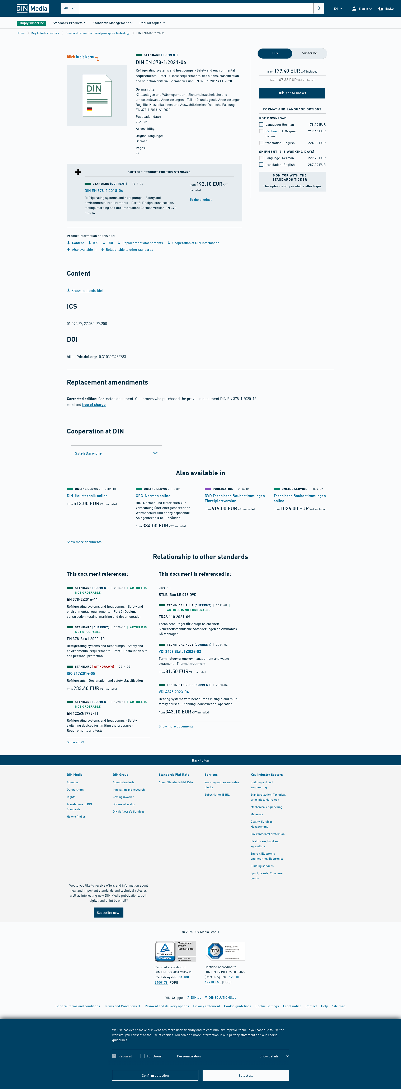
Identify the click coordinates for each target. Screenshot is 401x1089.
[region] (200, 1046)
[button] (362, 8)
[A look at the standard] (97, 90)
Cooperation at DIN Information (195, 243)
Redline (271, 131)
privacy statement (242, 1034)
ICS (95, 243)
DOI (110, 243)
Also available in (83, 249)
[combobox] (201, 8)
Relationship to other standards (129, 249)
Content (77, 243)
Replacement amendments (142, 243)
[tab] (116, 453)
